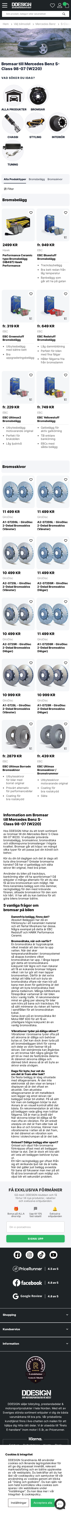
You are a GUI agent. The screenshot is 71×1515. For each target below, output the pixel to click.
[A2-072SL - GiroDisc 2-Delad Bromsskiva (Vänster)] (18, 552)
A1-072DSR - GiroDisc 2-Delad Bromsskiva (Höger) (52, 647)
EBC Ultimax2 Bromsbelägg (12, 419)
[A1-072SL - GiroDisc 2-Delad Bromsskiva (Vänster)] (18, 675)
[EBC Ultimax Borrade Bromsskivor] (18, 736)
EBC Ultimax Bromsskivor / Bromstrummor (47, 770)
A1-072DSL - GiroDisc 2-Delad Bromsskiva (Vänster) (18, 525)
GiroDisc (8, 517)
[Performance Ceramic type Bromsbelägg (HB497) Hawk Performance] (18, 225)
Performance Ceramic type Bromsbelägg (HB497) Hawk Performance (17, 260)
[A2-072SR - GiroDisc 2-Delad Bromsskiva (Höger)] (18, 614)
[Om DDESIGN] (35, 1370)
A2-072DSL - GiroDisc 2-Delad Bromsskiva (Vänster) (52, 525)
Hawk (6, 250)
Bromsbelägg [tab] (37, 179)
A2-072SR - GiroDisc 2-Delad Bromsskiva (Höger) (17, 647)
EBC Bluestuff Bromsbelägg (46, 257)
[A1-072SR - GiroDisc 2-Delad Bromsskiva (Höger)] (53, 675)
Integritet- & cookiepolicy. (24, 1494)
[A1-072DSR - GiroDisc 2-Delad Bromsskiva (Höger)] (53, 614)
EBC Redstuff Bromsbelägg (46, 338)
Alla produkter (13, 109)
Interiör (58, 137)
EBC (40, 250)
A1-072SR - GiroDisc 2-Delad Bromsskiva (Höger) (51, 709)
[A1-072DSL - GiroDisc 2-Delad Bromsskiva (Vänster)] (18, 492)
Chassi (12, 137)
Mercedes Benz (46, 24)
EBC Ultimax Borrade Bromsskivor (17, 768)
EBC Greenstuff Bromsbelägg (13, 338)
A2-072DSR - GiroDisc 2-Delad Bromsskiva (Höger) (52, 586)
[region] (35, 324)
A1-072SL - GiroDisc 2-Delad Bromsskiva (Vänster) (17, 709)
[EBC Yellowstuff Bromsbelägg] (53, 387)
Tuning (12, 164)
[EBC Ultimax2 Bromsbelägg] (18, 387)
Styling (35, 137)
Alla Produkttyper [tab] (15, 179)
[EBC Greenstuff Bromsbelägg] (18, 306)
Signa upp (35, 1238)
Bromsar (38, 109)
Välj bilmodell (22, 24)
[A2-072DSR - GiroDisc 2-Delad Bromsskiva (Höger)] (53, 552)
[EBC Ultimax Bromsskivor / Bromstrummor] (53, 736)
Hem (6, 24)
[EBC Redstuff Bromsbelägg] (53, 306)
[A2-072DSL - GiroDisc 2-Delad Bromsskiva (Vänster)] (53, 492)
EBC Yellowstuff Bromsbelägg (48, 419)
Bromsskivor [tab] (55, 179)
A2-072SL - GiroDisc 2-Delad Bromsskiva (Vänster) (17, 586)
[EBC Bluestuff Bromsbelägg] (53, 225)
